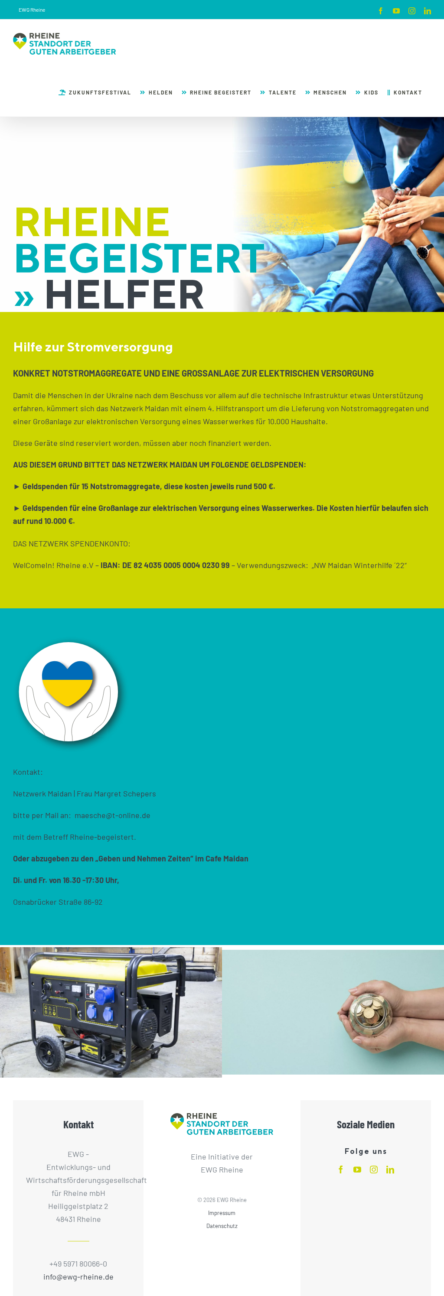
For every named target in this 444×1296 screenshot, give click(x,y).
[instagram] (374, 1169)
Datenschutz (222, 1225)
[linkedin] (390, 1169)
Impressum (221, 1212)
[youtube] (357, 1169)
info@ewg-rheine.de (78, 1276)
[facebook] (341, 1169)
